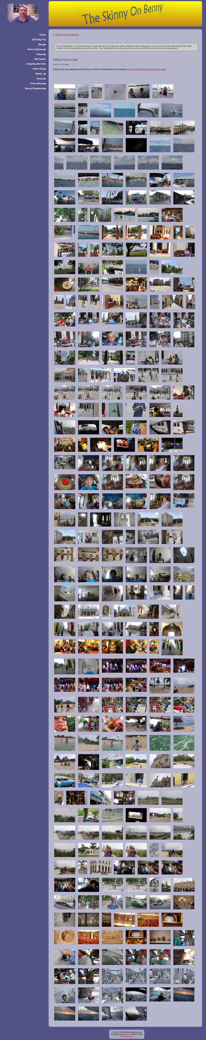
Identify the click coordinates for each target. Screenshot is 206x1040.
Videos (41, 54)
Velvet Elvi (39, 69)
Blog (42, 44)
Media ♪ (41, 74)
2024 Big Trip (39, 39)
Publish (127, 1034)
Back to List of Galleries (67, 34)
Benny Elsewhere (35, 88)
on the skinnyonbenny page (146, 69)
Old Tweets (40, 59)
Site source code (126, 1036)
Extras (41, 78)
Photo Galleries (36, 49)
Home (43, 35)
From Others (38, 83)
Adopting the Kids (36, 64)
